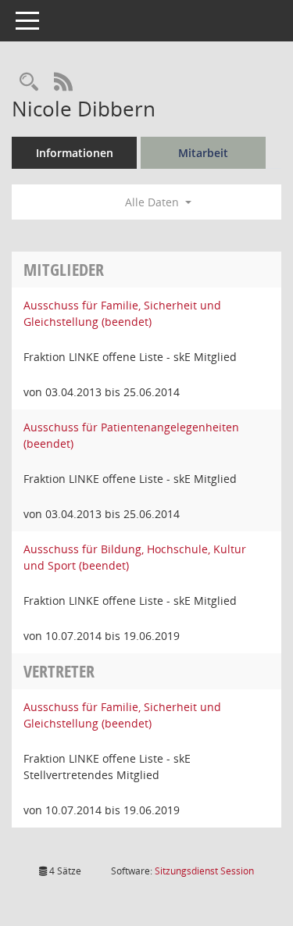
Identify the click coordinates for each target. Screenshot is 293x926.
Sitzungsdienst (204, 871)
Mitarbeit (203, 152)
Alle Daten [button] (153, 202)
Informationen (74, 152)
